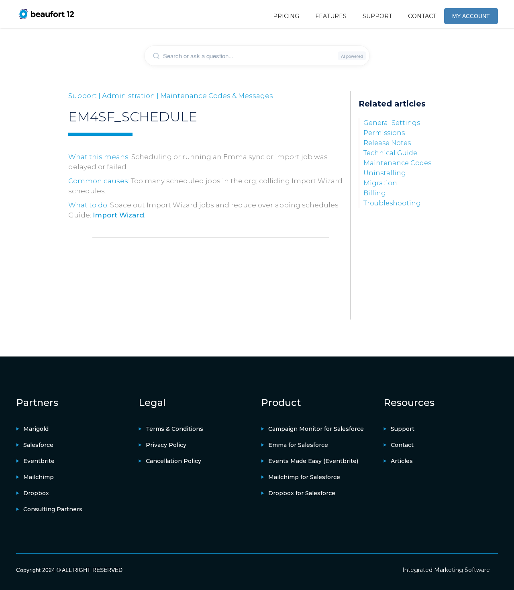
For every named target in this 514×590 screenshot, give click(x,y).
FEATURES (331, 16)
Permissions (384, 133)
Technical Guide (390, 153)
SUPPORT (377, 16)
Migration (380, 183)
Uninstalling (384, 173)
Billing (374, 193)
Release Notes (387, 143)
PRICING (286, 16)
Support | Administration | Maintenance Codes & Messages (170, 96)
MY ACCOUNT (471, 16)
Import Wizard (118, 215)
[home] (46, 14)
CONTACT (422, 16)
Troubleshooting (392, 203)
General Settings (391, 123)
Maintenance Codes (397, 163)
